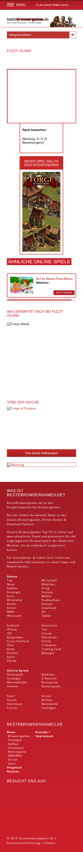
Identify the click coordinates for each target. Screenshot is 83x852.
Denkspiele (15, 674)
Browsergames (29, 520)
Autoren (13, 771)
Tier (44, 629)
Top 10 (47, 532)
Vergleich (14, 767)
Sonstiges (49, 708)
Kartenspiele (51, 686)
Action (11, 608)
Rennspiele (50, 704)
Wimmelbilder (17, 682)
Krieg (45, 588)
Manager (48, 653)
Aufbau (12, 588)
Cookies (50, 843)
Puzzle (12, 700)
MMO (11, 612)
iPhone (12, 629)
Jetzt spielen (64, 292)
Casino (12, 708)
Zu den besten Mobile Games (52, 4)
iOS (9, 633)
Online (46, 641)
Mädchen (42, 283)
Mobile (12, 566)
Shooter (47, 604)
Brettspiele (50, 682)
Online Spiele (18, 670)
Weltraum (14, 616)
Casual (47, 633)
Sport (11, 657)
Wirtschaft (49, 580)
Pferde (12, 661)
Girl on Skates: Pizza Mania (54, 279)
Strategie (14, 592)
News (11, 732)
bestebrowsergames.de (35, 724)
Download (14, 524)
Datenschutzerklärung (23, 843)
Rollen (11, 604)
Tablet (41, 558)
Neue (11, 584)
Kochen (47, 700)
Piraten (12, 653)
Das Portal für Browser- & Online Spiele (24, 23)
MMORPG (15, 756)
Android (13, 625)
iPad (10, 645)
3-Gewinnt (49, 645)
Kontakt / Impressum (44, 734)
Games (12, 576)
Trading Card (51, 649)
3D (44, 612)
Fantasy (47, 592)
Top (9, 580)
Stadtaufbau (51, 600)
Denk (11, 649)
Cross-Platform (18, 641)
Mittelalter (15, 600)
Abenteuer (49, 637)
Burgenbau (15, 637)
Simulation (49, 625)
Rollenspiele (17, 752)
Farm (11, 596)
